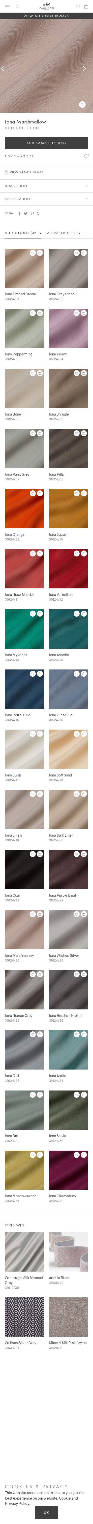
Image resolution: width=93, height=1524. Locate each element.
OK (46, 1513)
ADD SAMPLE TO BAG (47, 143)
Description (16, 186)
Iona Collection (22, 128)
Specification (17, 199)
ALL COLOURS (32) (22, 233)
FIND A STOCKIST (19, 155)
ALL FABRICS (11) (62, 233)
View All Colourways (46, 16)
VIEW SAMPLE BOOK (27, 172)
